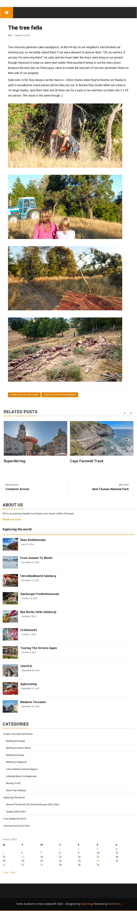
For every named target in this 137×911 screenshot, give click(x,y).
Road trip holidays (16, 790)
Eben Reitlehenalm (33, 540)
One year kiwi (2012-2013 (17, 826)
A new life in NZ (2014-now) (24, 395)
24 (98, 860)
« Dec (6, 872)
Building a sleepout (16, 762)
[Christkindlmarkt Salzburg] (10, 580)
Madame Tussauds (33, 702)
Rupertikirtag (14, 461)
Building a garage (15, 741)
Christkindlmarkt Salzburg (38, 576)
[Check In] (10, 670)
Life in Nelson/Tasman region (21, 769)
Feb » (14, 872)
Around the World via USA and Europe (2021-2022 (32, 804)
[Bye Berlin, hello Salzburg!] (10, 616)
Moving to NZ (13, 783)
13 (22, 856)
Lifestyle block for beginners (60, 395)
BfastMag (87, 903)
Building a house (15, 755)
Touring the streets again (38, 648)
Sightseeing (28, 684)
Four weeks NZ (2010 (15, 818)
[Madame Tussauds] (10, 706)
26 (4, 864)
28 (41, 864)
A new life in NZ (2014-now (18, 734)
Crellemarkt (28, 630)
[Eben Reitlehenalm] (10, 544)
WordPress (114, 903)
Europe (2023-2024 (16, 811)
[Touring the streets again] (10, 652)
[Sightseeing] (10, 688)
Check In (26, 666)
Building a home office (18, 748)
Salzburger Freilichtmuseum (39, 594)
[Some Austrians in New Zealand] (6, 12)
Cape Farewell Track (86, 461)
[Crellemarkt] (10, 634)
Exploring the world (17, 529)
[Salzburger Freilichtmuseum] (10, 598)
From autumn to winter (36, 558)
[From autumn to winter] (10, 562)
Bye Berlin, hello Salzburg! (38, 612)
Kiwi (10, 35)
